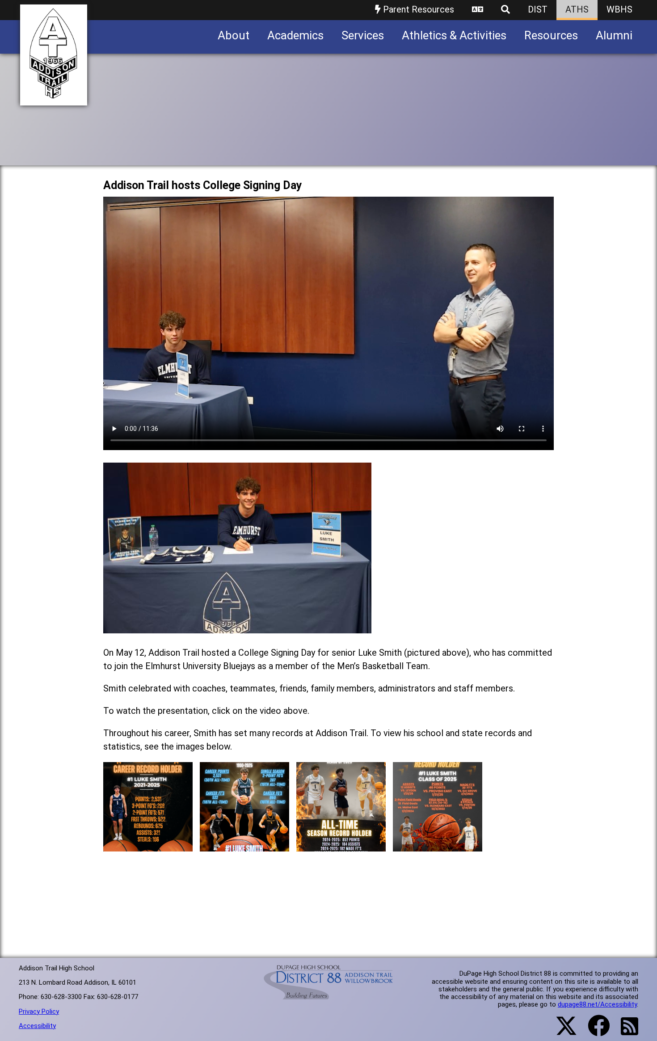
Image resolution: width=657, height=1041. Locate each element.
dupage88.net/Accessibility (597, 1004)
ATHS (577, 9)
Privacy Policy (39, 1011)
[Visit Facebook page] (593, 1031)
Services (362, 35)
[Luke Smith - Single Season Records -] (341, 844)
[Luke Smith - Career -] (148, 844)
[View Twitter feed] (561, 1031)
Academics (295, 35)
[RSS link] (625, 1032)
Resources (551, 35)
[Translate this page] (477, 10)
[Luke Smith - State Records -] (244, 844)
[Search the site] (505, 10)
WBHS (619, 9)
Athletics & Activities (454, 35)
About (233, 35)
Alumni (614, 35)
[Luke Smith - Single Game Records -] (437, 844)
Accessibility (37, 1026)
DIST (538, 9)
